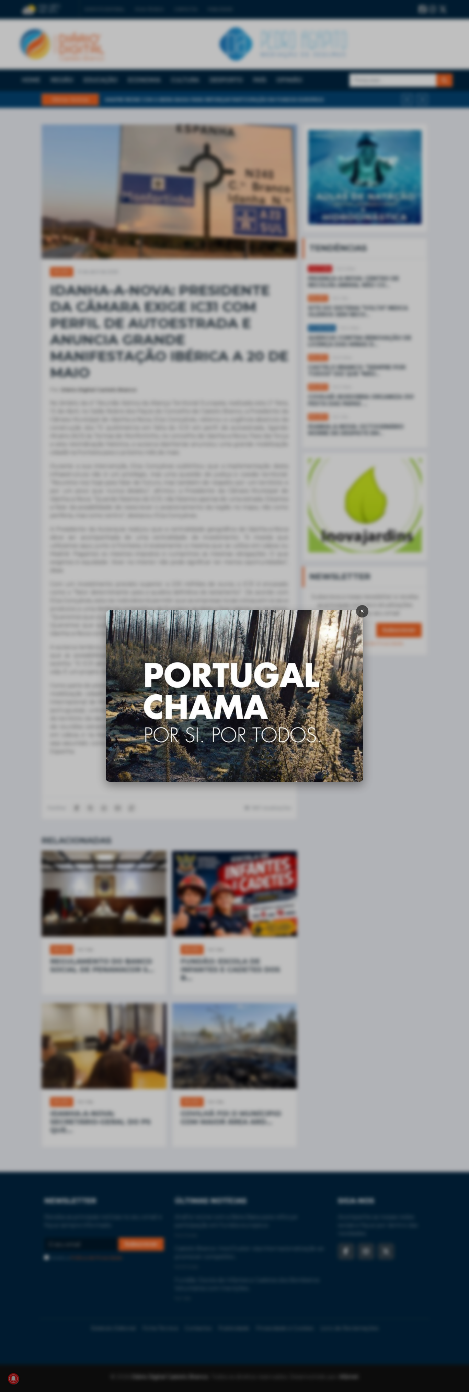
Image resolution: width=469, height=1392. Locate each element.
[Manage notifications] (13, 1378)
